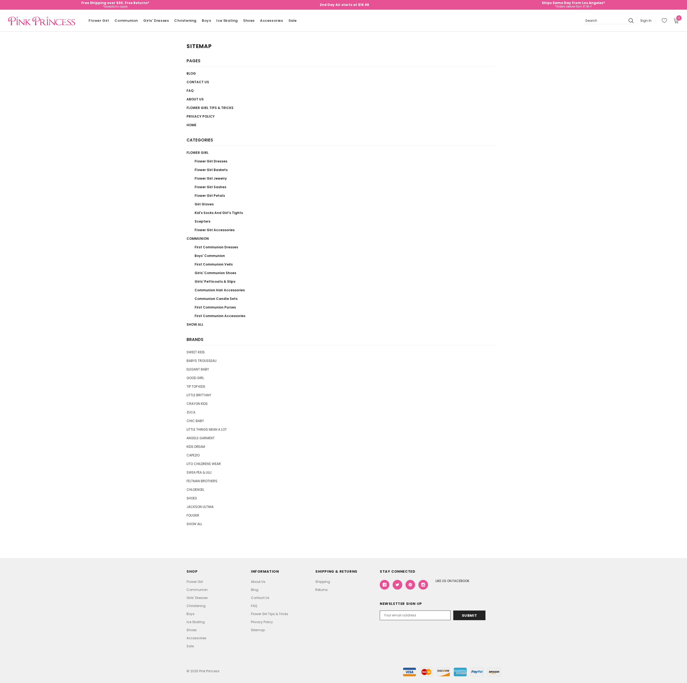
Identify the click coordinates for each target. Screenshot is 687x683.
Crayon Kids (197, 403)
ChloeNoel (195, 489)
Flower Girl (99, 20)
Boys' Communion (210, 255)
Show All (195, 324)
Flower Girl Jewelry (211, 178)
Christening (185, 20)
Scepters (202, 221)
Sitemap (258, 630)
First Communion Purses (215, 307)
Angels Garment (201, 438)
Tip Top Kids (196, 386)
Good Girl (195, 378)
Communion (126, 20)
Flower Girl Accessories (215, 230)
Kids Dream (196, 446)
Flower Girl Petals (210, 195)
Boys (206, 20)
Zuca (191, 412)
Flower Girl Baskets (211, 170)
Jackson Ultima (200, 506)
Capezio (193, 455)
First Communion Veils (214, 264)
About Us (195, 99)
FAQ (190, 90)
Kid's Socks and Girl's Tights (219, 212)
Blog (191, 73)
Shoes (249, 20)
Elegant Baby (198, 369)
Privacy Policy (201, 116)
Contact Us (198, 82)
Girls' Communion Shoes (215, 273)
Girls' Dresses (156, 20)
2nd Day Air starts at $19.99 (344, 4)
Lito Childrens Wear (204, 464)
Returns (321, 589)
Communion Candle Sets (216, 298)
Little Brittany (199, 395)
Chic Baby (195, 421)
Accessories (271, 20)
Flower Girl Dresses (211, 161)
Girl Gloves (204, 204)
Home (191, 125)
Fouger (193, 515)
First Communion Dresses (216, 247)
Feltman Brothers (202, 481)
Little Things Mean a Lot (207, 429)
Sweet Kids (196, 352)
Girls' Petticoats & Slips (215, 281)
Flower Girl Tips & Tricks (210, 108)
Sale (292, 20)
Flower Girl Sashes (210, 187)
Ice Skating (227, 20)
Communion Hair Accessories (220, 290)
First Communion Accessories (220, 316)
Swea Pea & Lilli (199, 472)
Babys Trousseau (202, 360)
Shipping (322, 581)
